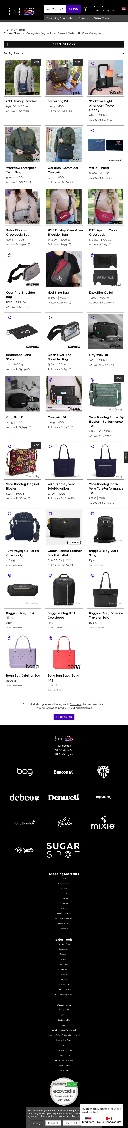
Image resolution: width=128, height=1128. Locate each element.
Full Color (64, 893)
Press (64, 1045)
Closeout (64, 929)
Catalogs (64, 964)
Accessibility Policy (64, 1065)
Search (73, 8)
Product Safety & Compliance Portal (64, 1035)
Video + (64, 959)
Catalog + (64, 954)
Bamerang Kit (58, 101)
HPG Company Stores (63, 994)
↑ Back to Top (64, 716)
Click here (75, 704)
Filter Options (64, 44)
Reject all (53, 1123)
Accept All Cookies (76, 1123)
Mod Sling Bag (58, 292)
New (64, 878)
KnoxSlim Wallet (101, 292)
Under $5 (64, 903)
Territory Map (64, 944)
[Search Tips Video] (85, 8)
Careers (64, 1015)
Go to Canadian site (109, 1122)
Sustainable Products (64, 918)
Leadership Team (64, 1040)
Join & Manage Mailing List (64, 1030)
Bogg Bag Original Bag (23, 675)
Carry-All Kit (57, 417)
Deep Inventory (64, 913)
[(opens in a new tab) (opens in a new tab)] (64, 1091)
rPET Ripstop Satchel (21, 101)
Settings (36, 1123)
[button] (50, 9)
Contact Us (64, 1070)
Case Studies (64, 984)
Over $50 (64, 908)
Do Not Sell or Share (64, 1060)
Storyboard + (64, 949)
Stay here (88, 1122)
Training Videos (64, 989)
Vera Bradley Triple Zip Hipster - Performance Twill (106, 422)
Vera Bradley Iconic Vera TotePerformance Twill (106, 488)
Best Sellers (64, 888)
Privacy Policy (64, 1055)
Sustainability (64, 1020)
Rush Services (64, 883)
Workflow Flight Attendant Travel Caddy (102, 105)
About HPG (64, 1010)
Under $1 (64, 898)
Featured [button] (14, 53)
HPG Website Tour (64, 1050)
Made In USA (64, 924)
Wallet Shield (99, 168)
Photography (64, 969)
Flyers (64, 974)
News (64, 1025)
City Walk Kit (98, 355)
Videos (64, 979)
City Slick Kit (15, 417)
